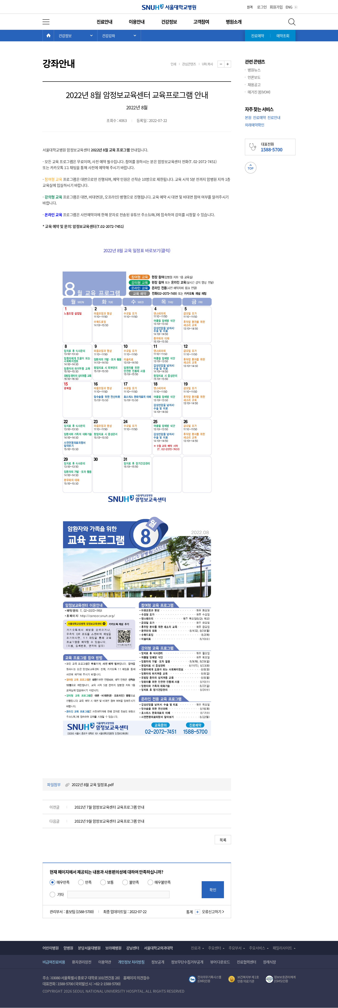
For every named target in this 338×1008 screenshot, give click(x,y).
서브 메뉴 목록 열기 (119, 35)
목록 (223, 840)
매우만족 (63, 882)
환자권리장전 (81, 962)
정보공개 (157, 962)
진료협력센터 (246, 962)
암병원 (68, 948)
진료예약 (257, 35)
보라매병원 (113, 948)
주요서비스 (257, 948)
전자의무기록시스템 (204, 979)
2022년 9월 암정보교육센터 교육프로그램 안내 (109, 821)
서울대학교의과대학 (158, 948)
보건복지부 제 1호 (243, 979)
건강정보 (169, 21)
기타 (60, 894)
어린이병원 (51, 948)
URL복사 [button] (207, 64)
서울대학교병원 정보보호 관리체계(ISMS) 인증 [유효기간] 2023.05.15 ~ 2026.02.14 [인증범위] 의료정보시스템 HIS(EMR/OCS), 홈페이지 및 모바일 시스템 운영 (280, 979)
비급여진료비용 (54, 962)
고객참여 (201, 21)
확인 (212, 889)
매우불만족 (163, 882)
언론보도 (254, 77)
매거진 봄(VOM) (259, 92)
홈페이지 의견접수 (136, 977)
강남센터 (132, 948)
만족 (88, 882)
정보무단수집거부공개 (187, 962)
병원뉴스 (254, 70)
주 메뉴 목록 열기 (75, 35)
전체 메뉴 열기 (46, 21)
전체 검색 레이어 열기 (291, 21)
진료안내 (104, 21)
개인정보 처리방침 (131, 962)
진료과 (196, 948)
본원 (248, 117)
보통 (110, 882)
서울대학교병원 (169, 7)
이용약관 (104, 962)
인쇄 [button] (173, 64)
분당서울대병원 (89, 948)
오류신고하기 (211, 911)
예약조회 (282, 35)
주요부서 (235, 948)
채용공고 (254, 84)
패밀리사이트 (282, 948)
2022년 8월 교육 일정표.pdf (93, 784)
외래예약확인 (254, 124)
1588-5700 (65, 983)
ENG (289, 7)
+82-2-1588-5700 (106, 983)
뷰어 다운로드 (220, 962)
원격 (249, 7)
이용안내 (136, 21)
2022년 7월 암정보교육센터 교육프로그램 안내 (109, 807)
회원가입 (276, 7)
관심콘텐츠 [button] (189, 64)
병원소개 (233, 21)
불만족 (134, 882)
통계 (189, 912)
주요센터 (214, 948)
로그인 (262, 7)
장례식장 (269, 962)
